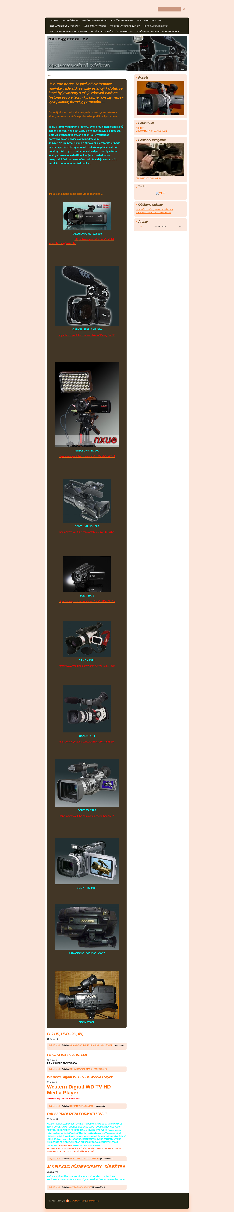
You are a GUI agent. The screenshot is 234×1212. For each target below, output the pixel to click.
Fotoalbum (54, 21)
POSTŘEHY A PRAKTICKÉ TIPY (94, 21)
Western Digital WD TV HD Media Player (79, 1077)
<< (140, 227)
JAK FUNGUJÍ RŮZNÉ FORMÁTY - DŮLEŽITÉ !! (86, 1167)
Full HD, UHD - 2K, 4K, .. (66, 1034)
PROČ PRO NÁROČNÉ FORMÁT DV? (125, 26)
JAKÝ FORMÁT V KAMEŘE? (95, 26)
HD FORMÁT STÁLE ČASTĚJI (156, 26)
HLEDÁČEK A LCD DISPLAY (122, 21)
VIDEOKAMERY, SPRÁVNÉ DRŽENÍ (151, 131)
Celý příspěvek (54, 1045)
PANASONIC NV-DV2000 (67, 1055)
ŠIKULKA (140, 128)
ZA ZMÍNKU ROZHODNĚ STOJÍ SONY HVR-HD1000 (112, 31)
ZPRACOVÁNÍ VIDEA (69, 21)
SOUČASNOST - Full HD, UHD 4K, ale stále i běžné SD (158, 31)
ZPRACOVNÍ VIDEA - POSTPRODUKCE (153, 212)
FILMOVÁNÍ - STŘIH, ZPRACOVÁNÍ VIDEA (154, 210)
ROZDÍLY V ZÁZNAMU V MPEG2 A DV (65, 26)
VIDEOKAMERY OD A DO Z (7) (149, 21)
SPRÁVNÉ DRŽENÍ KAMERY (148, 178)
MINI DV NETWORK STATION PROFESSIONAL (68, 31)
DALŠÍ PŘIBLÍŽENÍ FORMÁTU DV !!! (76, 1114)
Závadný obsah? (77, 1201)
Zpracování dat (92, 1201)
